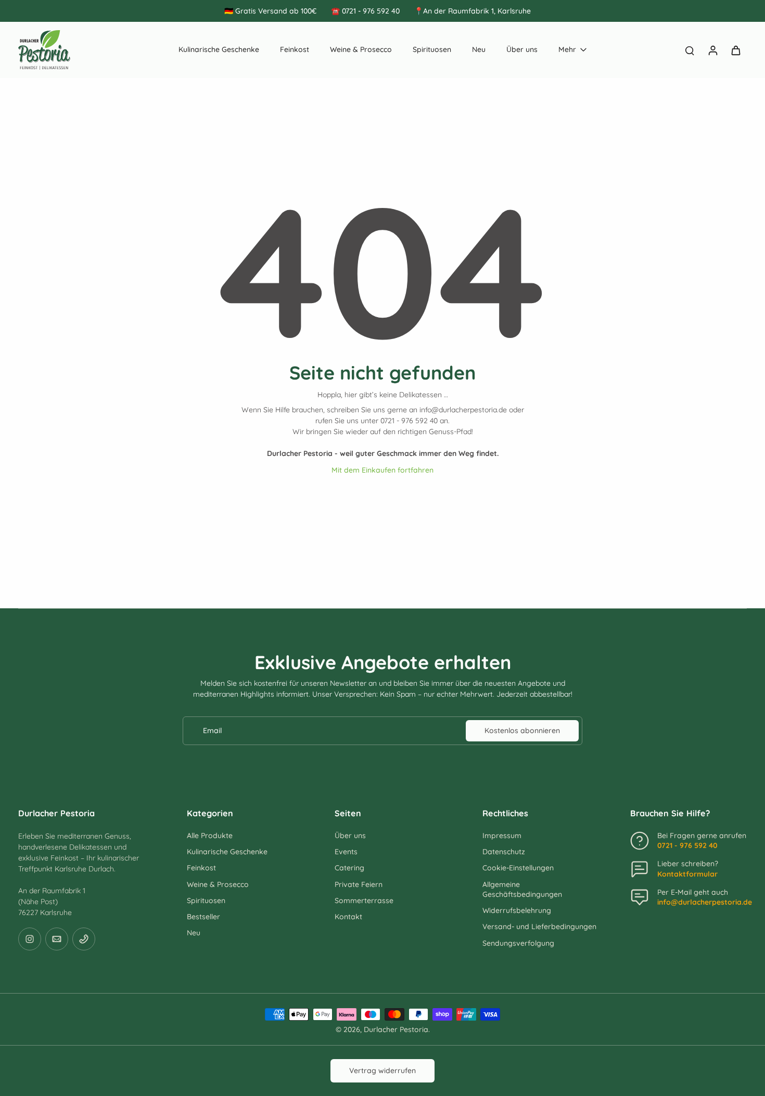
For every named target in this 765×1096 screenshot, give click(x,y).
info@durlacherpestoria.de (704, 902)
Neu (193, 932)
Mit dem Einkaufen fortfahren (383, 470)
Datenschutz (503, 851)
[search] (689, 50)
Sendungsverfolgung (518, 943)
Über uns (350, 835)
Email (212, 730)
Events (346, 851)
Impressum (501, 835)
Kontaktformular (687, 874)
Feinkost (201, 867)
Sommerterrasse (364, 900)
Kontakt (348, 916)
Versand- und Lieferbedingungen (539, 926)
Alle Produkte (210, 835)
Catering (349, 867)
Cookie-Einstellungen (518, 867)
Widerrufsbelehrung (516, 910)
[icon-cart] (735, 50)
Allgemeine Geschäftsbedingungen (522, 889)
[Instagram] (29, 939)
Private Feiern (358, 884)
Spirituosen (206, 900)
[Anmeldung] (712, 50)
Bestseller (203, 916)
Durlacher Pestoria (396, 1029)
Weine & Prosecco (218, 884)
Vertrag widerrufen (382, 1070)
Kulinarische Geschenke (227, 851)
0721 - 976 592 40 (687, 845)
